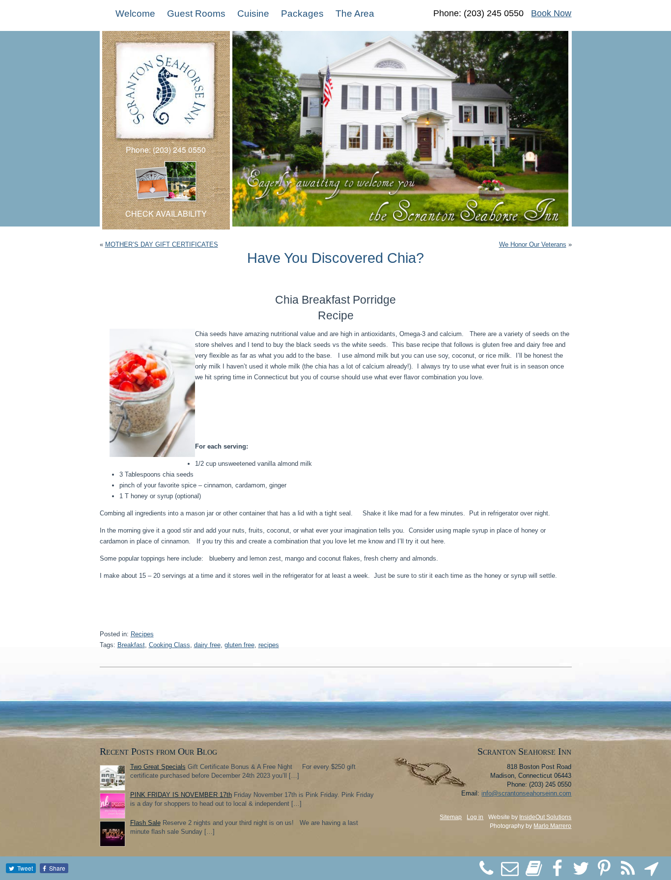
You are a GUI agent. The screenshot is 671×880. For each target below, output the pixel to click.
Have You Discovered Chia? (335, 258)
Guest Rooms (196, 13)
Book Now (551, 13)
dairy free (207, 645)
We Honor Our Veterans (532, 244)
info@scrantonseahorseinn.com (526, 793)
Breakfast (131, 645)
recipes (268, 645)
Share (57, 868)
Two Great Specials (158, 766)
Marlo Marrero (552, 826)
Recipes (142, 634)
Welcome (135, 13)
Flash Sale (145, 822)
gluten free (239, 645)
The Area (355, 13)
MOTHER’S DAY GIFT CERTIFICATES (161, 244)
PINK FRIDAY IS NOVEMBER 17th (181, 794)
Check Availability (166, 213)
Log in (475, 817)
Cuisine (253, 13)
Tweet (25, 868)
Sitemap (451, 817)
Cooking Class (169, 645)
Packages (302, 13)
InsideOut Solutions (545, 817)
